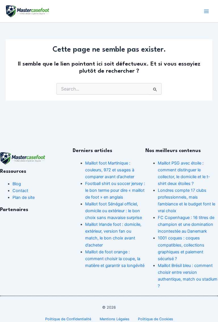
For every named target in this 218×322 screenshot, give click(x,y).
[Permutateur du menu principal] (206, 11)
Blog (16, 183)
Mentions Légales (114, 319)
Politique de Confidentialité (68, 319)
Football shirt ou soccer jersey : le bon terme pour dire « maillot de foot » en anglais (115, 190)
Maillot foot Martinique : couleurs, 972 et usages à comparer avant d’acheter (109, 170)
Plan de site (23, 197)
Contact (20, 190)
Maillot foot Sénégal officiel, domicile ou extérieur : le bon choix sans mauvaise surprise (113, 210)
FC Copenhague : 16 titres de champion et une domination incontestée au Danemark (186, 224)
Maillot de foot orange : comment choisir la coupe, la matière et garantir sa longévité (114, 258)
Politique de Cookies (155, 319)
